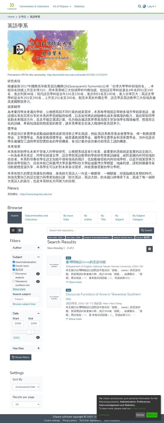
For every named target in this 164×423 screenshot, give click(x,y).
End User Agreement (90, 420)
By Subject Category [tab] (139, 217)
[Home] (12, 6)
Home (11, 17)
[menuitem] (61, 6)
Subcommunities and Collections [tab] (36, 217)
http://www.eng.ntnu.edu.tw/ (36, 194)
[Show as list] (13, 230)
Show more (19, 289)
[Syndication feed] (149, 249)
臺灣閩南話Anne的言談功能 (86, 262)
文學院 (22, 17)
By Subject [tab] (119, 217)
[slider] (28, 332)
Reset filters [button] (22, 357)
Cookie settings (52, 420)
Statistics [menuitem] (79, 6)
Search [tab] (14, 215)
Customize (104, 414)
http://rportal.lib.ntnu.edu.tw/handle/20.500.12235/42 (77, 75)
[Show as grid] (19, 230)
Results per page (23, 397)
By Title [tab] (103, 217)
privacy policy (138, 408)
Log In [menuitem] (150, 6)
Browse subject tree (24, 304)
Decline (140, 414)
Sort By (17, 379)
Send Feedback (112, 420)
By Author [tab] (88, 217)
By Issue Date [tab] (68, 217)
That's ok (151, 414)
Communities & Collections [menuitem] (34, 6)
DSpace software (62, 417)
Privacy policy (70, 420)
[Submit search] (140, 6)
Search (148, 230)
